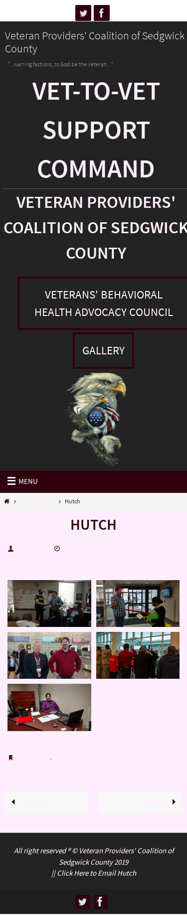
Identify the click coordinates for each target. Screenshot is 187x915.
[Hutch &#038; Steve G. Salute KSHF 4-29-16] (138, 653)
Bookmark (33, 754)
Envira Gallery (37, 501)
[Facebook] (102, 13)
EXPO (31, 795)
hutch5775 (33, 547)
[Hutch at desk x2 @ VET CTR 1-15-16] (49, 705)
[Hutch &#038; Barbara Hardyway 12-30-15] (138, 601)
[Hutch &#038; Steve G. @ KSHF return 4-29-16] (49, 653)
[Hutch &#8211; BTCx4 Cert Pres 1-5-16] (49, 601)
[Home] (6, 501)
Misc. (157, 795)
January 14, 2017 (89, 547)
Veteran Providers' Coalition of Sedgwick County (95, 41)
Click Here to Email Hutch (96, 865)
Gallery (103, 350)
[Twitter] (83, 13)
